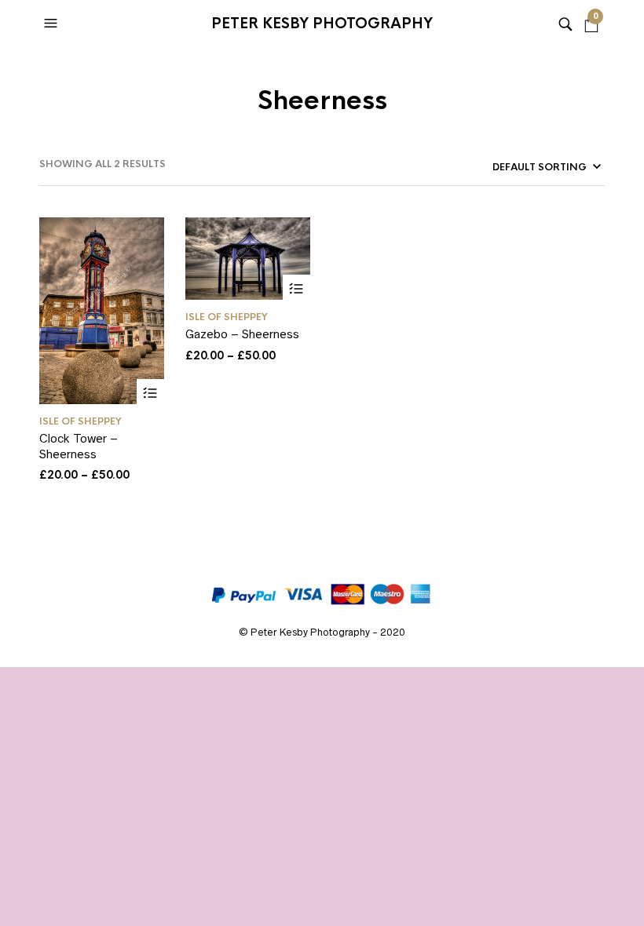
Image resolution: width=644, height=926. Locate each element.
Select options (150, 392)
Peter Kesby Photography (322, 23)
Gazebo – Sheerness (242, 334)
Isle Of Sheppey (80, 421)
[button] (52, 23)
